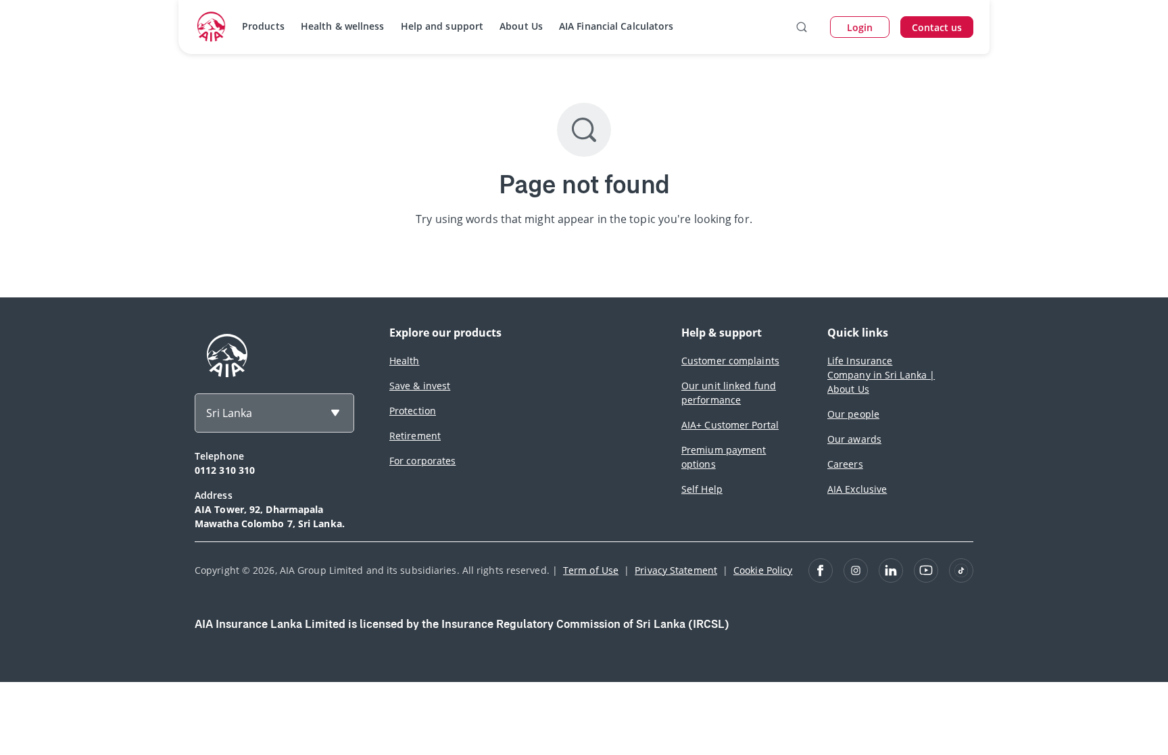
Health (404, 360)
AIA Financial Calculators (616, 26)
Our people (853, 414)
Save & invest (419, 385)
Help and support (442, 26)
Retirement (415, 435)
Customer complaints (730, 360)
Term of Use (590, 570)
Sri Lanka (229, 413)
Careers (845, 464)
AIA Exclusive (857, 489)
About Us (521, 26)
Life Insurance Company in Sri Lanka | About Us (881, 374)
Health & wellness (343, 26)
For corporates (422, 460)
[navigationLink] (211, 27)
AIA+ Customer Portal (730, 424)
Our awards (854, 439)
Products (263, 26)
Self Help (702, 489)
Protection (412, 410)
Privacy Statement (676, 570)
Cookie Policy (762, 570)
